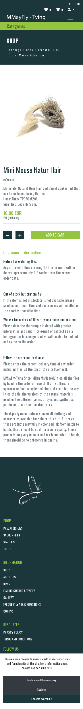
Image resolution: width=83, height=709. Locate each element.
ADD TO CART (55, 235)
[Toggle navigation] (70, 18)
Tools (7, 548)
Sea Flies (9, 542)
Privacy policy (13, 632)
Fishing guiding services (19, 590)
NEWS (6, 583)
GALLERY (8, 597)
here (49, 667)
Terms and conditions (17, 639)
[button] (71, 9)
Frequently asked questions (22, 604)
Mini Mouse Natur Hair (28, 55)
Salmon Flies (11, 535)
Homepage (14, 50)
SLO (71, 4)
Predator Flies (48, 50)
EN (78, 4)
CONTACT (9, 611)
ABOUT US (9, 577)
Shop (29, 50)
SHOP (6, 570)
